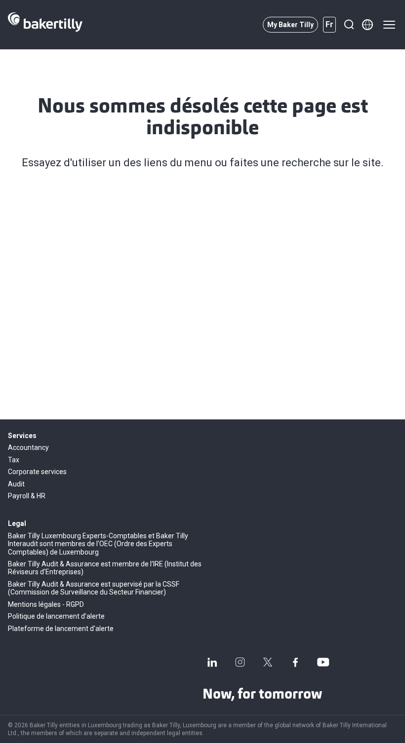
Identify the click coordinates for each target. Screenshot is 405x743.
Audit (16, 484)
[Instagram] (240, 662)
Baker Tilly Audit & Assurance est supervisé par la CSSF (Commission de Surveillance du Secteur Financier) (93, 588)
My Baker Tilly (290, 25)
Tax (13, 460)
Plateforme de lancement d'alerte (61, 628)
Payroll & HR (26, 496)
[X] (268, 662)
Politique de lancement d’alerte (56, 616)
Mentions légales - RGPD (46, 604)
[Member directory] (367, 25)
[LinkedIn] (212, 662)
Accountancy (28, 447)
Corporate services (37, 472)
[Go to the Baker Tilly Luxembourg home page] (45, 24)
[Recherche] (349, 25)
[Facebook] (295, 662)
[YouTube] (323, 662)
